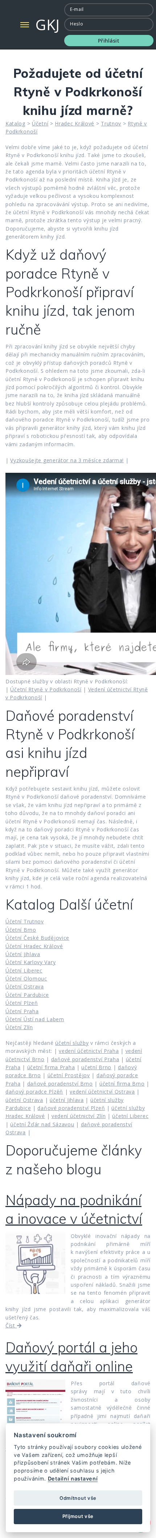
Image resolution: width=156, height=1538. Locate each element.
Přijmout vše (78, 1516)
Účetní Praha (21, 1011)
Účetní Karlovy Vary (30, 962)
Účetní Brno (20, 929)
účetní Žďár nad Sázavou (42, 1124)
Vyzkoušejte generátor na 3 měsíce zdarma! (67, 460)
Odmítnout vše (78, 1498)
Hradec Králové (74, 123)
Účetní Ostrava (24, 986)
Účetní (40, 123)
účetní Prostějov (69, 1075)
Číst (11, 1325)
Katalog (15, 123)
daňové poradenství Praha (85, 1059)
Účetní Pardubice (27, 994)
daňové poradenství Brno (60, 1083)
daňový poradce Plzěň (34, 1091)
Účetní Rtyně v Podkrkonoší (45, 689)
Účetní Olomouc (26, 978)
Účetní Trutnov (24, 921)
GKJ (48, 25)
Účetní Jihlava (22, 954)
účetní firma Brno (122, 1083)
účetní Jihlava (67, 1099)
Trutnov (111, 123)
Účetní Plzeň (21, 1002)
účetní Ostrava (24, 1099)
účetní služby (72, 1042)
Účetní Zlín (19, 1027)
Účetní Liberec (23, 970)
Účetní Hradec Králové (34, 946)
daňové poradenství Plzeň (71, 1107)
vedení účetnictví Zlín (79, 1115)
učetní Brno (96, 1067)
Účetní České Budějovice (37, 937)
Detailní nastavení (73, 1478)
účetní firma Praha (51, 1067)
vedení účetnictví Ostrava (102, 1091)
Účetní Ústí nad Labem (34, 1019)
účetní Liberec (130, 1115)
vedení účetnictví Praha (89, 1050)
